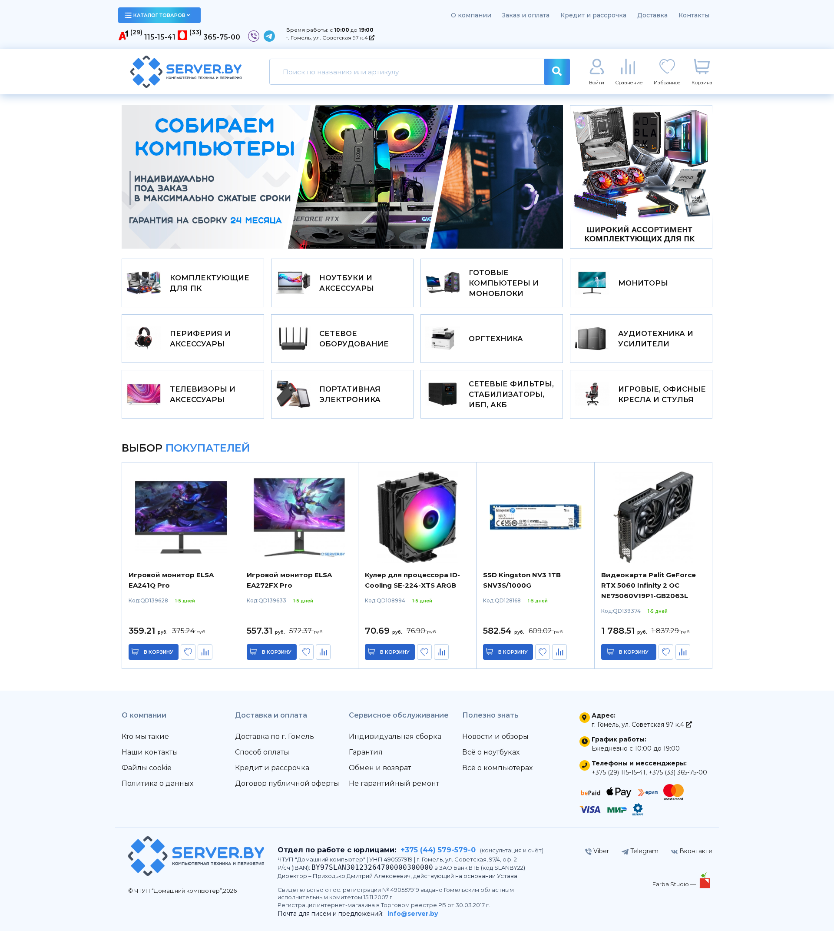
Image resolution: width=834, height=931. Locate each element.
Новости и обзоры (495, 736)
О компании (471, 15)
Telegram (644, 851)
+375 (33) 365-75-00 (678, 772)
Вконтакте (695, 851)
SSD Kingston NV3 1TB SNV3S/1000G (522, 580)
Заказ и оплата (525, 15)
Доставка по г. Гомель (274, 736)
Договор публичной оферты (287, 783)
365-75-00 (221, 37)
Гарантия (366, 752)
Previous (155, 177)
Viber (600, 851)
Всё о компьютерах (497, 768)
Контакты (693, 15)
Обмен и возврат (380, 768)
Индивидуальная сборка (395, 736)
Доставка (652, 15)
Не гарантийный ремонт (394, 783)
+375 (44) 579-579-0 (438, 850)
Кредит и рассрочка (593, 15)
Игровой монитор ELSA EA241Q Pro (171, 580)
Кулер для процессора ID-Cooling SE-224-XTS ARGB (412, 580)
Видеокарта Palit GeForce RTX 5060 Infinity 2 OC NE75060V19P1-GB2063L (648, 585)
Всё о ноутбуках (491, 752)
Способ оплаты (262, 752)
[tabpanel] (342, 177)
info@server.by (412, 914)
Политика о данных (157, 783)
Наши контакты (150, 752)
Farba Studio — (674, 884)
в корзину (158, 652)
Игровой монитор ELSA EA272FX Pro (289, 580)
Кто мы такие (145, 736)
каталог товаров (159, 15)
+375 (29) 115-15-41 (618, 772)
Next (529, 177)
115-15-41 (159, 37)
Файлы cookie (147, 768)
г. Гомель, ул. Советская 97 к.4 (327, 37)
